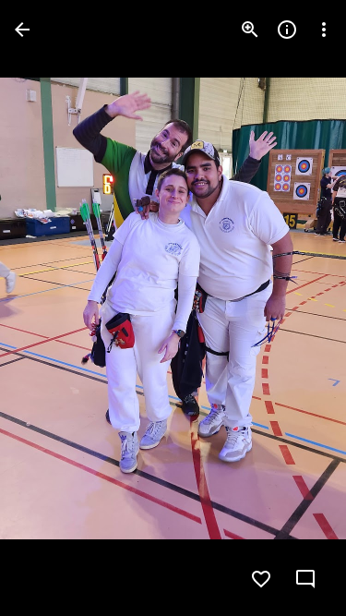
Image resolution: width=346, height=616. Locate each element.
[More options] (323, 29)
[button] (52, 308)
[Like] (261, 579)
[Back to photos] (22, 29)
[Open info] (286, 29)
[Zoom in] (250, 29)
